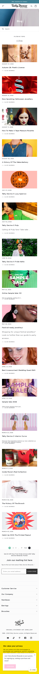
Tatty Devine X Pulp (10, 225)
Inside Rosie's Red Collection (14, 472)
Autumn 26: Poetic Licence (13, 67)
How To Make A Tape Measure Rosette (18, 130)
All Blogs (19, 40)
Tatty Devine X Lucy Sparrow (14, 194)
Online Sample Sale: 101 (12, 293)
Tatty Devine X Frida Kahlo (13, 261)
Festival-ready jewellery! (12, 327)
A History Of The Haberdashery (15, 162)
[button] (3, 6)
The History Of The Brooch (13, 503)
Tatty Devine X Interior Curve (14, 436)
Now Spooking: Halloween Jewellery (17, 99)
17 (21, 548)
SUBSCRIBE (31, 571)
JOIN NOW (10, 666)
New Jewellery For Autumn (19, 1)
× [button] (34, 655)
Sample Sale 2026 (9, 402)
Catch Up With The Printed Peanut (16, 535)
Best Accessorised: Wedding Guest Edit (18, 370)
